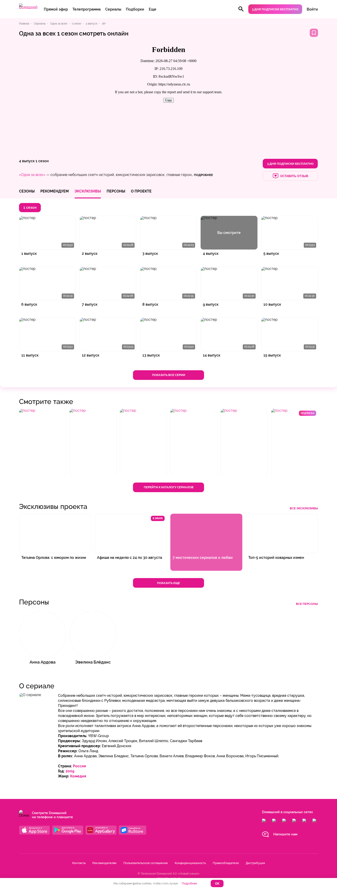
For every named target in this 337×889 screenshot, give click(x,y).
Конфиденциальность (190, 863)
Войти (312, 9)
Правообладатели (226, 863)
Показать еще (168, 583)
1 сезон (42, 161)
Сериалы (113, 9)
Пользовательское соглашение (145, 863)
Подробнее (189, 883)
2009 (70, 771)
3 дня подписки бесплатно (275, 9)
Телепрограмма (86, 9)
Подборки (135, 9)
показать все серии (168, 375)
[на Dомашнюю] (28, 7)
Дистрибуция (255, 863)
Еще (152, 9)
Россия (79, 766)
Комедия (78, 776)
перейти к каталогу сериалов (168, 487)
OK (217, 883)
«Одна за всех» (32, 175)
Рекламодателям (104, 863)
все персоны (307, 604)
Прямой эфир (56, 9)
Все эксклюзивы (304, 508)
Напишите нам (285, 834)
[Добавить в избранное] (314, 33)
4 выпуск (27, 161)
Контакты (79, 863)
